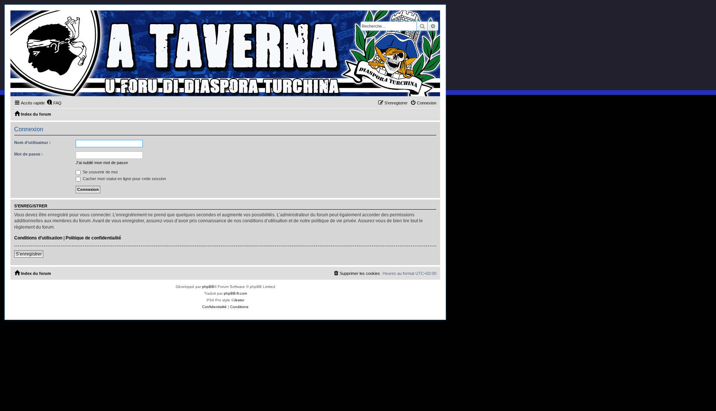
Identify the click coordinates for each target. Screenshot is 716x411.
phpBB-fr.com (235, 293)
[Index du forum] (225, 53)
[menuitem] (54, 102)
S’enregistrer (29, 254)
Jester (239, 300)
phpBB (208, 287)
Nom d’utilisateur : (32, 142)
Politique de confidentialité (93, 238)
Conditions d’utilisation (38, 238)
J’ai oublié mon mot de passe (102, 162)
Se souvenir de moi (99, 172)
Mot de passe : (28, 154)
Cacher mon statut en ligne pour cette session (124, 178)
